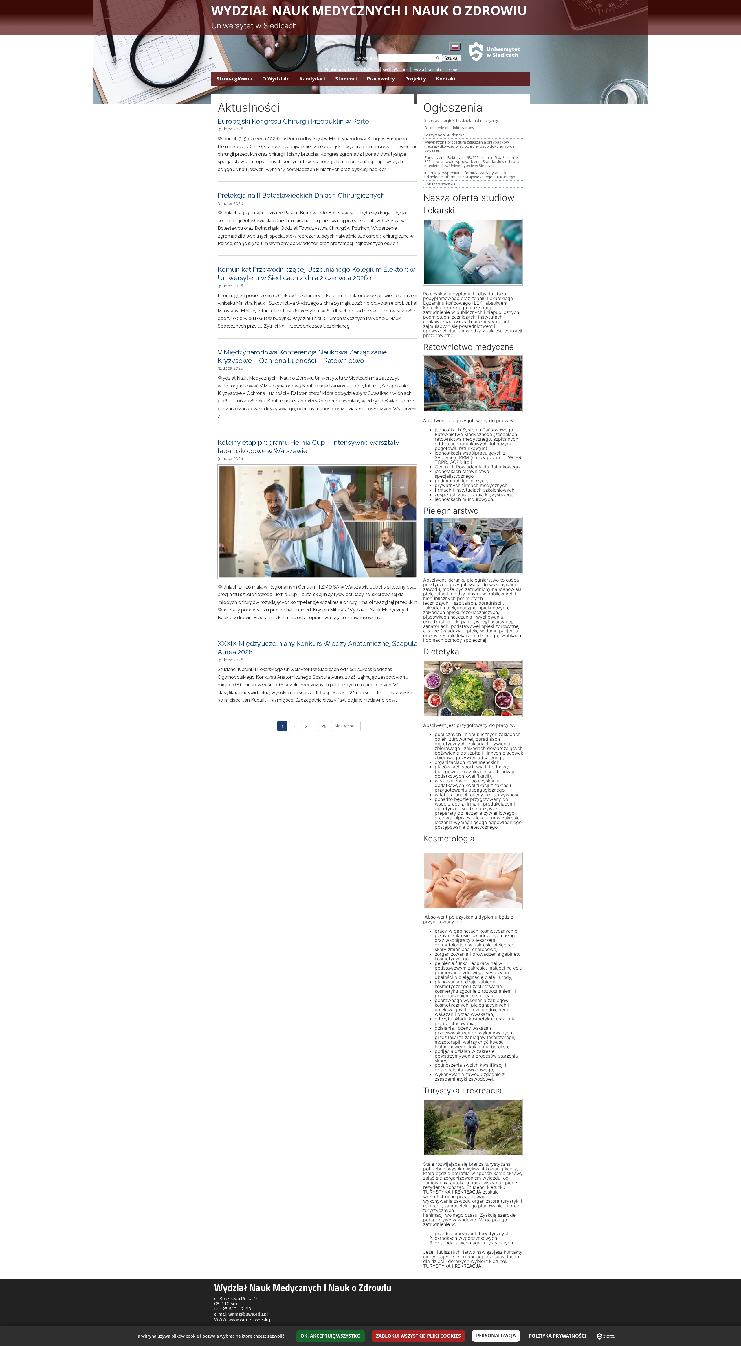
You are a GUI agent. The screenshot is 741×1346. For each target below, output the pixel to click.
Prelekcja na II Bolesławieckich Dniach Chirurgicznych (301, 195)
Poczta (418, 69)
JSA (396, 69)
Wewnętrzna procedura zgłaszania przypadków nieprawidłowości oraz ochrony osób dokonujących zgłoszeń (469, 146)
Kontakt (434, 69)
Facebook (453, 69)
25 (324, 726)
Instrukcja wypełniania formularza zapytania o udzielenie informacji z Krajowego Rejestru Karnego (469, 174)
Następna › (346, 726)
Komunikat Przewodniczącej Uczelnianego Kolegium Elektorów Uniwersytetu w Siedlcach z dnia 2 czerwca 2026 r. (316, 273)
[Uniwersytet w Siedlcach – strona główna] (606, 1336)
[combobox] (410, 58)
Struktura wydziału (341, 69)
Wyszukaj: (367, 58)
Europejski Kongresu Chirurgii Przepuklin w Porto (293, 121)
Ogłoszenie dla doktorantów (449, 127)
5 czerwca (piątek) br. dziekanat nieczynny (461, 120)
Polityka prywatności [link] (557, 1336)
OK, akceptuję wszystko (330, 1336)
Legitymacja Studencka (444, 134)
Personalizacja (496, 1335)
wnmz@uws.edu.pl (248, 1313)
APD (386, 69)
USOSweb (370, 69)
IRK (406, 69)
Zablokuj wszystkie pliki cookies (418, 1336)
